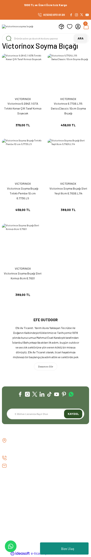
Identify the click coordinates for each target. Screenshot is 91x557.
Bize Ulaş (67, 549)
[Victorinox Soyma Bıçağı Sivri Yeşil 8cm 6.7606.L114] (68, 160)
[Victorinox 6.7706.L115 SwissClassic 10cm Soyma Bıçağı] (68, 75)
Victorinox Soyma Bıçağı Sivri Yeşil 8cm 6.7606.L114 (68, 191)
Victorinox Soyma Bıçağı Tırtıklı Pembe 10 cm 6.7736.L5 (22, 193)
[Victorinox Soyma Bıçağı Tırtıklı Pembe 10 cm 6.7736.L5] (23, 160)
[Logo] (17, 26)
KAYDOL (73, 413)
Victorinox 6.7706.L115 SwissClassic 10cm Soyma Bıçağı (68, 108)
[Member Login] (78, 26)
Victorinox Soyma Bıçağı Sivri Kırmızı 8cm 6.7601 (22, 276)
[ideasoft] (20, 553)
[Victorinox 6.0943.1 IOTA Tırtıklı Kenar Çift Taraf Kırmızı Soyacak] (23, 75)
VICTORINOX (23, 98)
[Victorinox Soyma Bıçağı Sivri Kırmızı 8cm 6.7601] (23, 244)
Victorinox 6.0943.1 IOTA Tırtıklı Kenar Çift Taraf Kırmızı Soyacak (22, 108)
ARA (80, 38)
